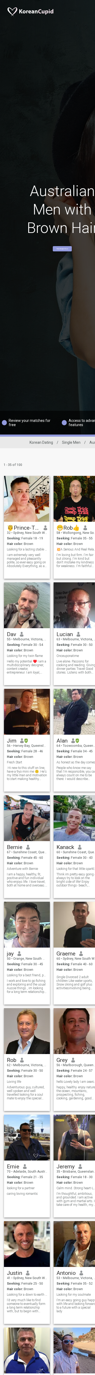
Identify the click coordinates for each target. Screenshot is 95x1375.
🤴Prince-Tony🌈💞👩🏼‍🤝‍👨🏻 (23, 528)
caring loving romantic (22, 1194)
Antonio (66, 1273)
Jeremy (65, 1166)
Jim (11, 741)
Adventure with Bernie (22, 869)
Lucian (64, 634)
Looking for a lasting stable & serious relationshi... (27, 549)
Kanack (65, 847)
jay (10, 953)
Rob (11, 1060)
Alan (62, 741)
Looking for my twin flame (25, 656)
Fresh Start (14, 762)
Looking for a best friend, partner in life (27, 975)
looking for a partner (21, 1188)
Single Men (71, 442)
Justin (14, 1273)
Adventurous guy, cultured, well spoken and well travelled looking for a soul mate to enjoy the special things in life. (26, 1092)
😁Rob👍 (68, 528)
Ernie (13, 1166)
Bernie (14, 847)
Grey (62, 1060)
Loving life (14, 1082)
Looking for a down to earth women (27, 1294)
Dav (11, 634)
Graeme (65, 953)
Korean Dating (41, 442)
